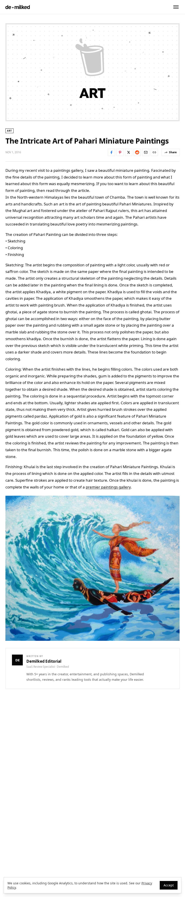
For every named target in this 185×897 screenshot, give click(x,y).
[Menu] (176, 7)
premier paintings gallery (108, 487)
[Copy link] (154, 152)
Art (9, 130)
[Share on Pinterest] (120, 152)
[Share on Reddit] (137, 152)
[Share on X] (128, 152)
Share (173, 152)
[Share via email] (145, 152)
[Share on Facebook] (111, 152)
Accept (169, 885)
